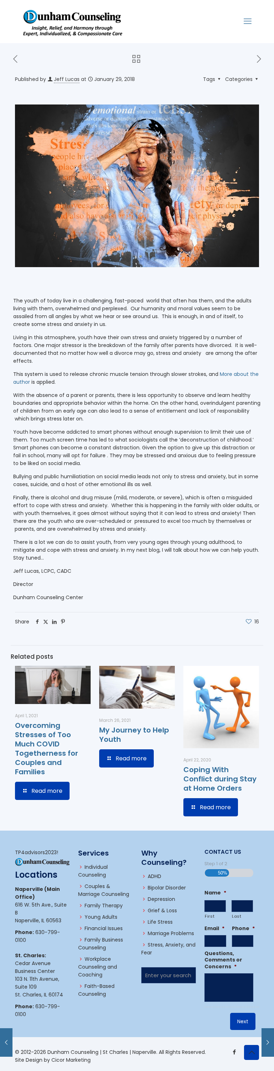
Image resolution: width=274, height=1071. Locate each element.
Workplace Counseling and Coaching (97, 966)
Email (214, 928)
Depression (161, 899)
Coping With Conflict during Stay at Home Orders (220, 779)
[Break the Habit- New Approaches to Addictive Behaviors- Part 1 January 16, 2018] (6, 1042)
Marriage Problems (171, 933)
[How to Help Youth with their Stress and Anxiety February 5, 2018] (268, 1042)
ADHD (154, 876)
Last (237, 916)
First (209, 916)
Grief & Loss (162, 910)
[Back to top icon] (251, 1052)
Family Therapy (104, 905)
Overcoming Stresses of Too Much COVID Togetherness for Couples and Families (46, 748)
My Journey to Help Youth (134, 734)
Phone (243, 928)
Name (215, 892)
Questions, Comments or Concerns (223, 960)
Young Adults (101, 916)
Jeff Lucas (67, 79)
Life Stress (160, 921)
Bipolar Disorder (167, 887)
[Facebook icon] (234, 1052)
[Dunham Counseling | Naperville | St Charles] (72, 21)
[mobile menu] (248, 21)
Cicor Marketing (71, 1060)
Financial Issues (104, 928)
